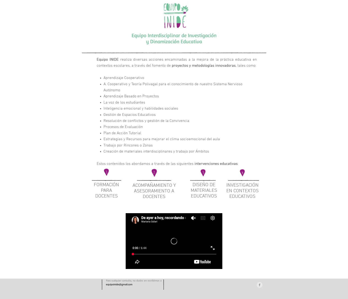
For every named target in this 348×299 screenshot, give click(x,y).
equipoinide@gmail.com (119, 284)
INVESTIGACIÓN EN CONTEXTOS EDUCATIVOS (242, 191)
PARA (106, 190)
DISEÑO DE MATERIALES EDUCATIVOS (204, 190)
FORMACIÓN (106, 185)
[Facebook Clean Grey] (259, 285)
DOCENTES (106, 196)
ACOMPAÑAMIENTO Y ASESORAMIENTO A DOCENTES (154, 191)
